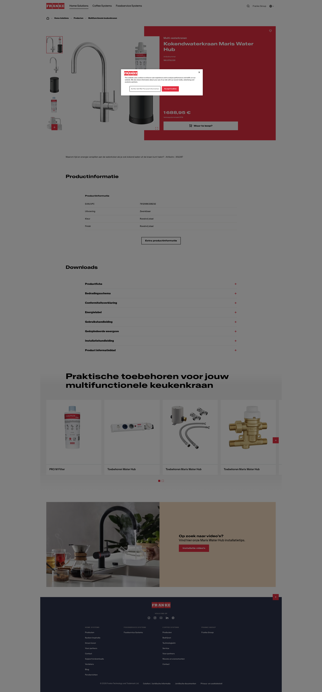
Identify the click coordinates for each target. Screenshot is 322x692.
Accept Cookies (170, 89)
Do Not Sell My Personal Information (145, 89)
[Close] (199, 72)
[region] (162, 82)
